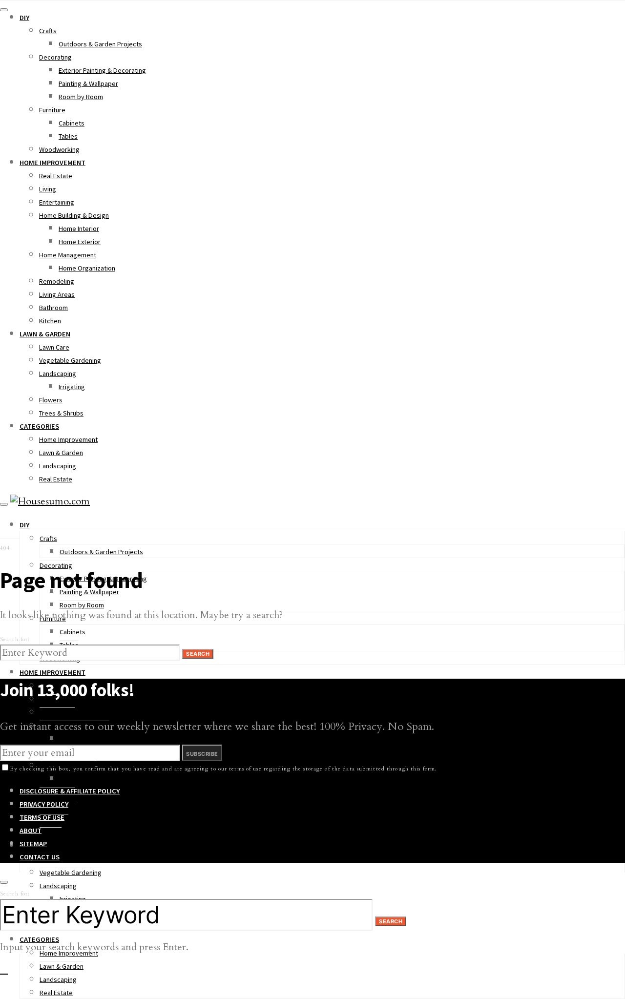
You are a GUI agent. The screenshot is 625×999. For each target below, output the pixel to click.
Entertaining (56, 202)
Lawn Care (54, 347)
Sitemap (33, 843)
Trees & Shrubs (61, 413)
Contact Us (40, 857)
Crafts (48, 30)
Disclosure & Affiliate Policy (70, 791)
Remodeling (56, 281)
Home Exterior (80, 241)
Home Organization (87, 268)
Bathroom (53, 307)
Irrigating (72, 386)
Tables (68, 136)
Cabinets (71, 123)
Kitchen (50, 320)
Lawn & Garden (45, 334)
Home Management (67, 254)
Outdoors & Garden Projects (100, 44)
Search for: (15, 639)
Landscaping (57, 373)
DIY (24, 17)
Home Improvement (52, 162)
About (31, 830)
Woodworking (59, 149)
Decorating (55, 57)
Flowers (50, 399)
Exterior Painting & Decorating (102, 70)
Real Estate (55, 175)
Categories (39, 426)
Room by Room (81, 96)
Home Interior (79, 228)
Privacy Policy (44, 804)
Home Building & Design (74, 215)
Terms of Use (42, 817)
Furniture (52, 109)
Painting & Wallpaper (88, 83)
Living (47, 189)
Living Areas (57, 294)
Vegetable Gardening (70, 360)
